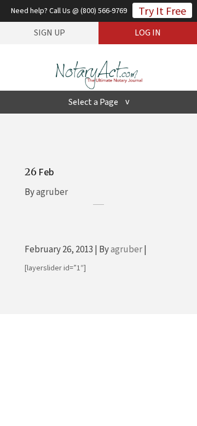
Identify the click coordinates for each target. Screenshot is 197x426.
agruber (52, 192)
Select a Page (93, 102)
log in (148, 33)
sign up (49, 33)
